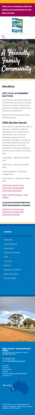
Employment (9, 248)
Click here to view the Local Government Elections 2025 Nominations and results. (13, 188)
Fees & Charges (10, 278)
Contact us (6, 375)
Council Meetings (10, 244)
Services (5, 368)
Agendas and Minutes (12, 270)
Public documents (11, 274)
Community (7, 370)
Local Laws (8, 261)
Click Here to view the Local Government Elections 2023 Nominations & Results (13, 212)
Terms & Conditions (9, 406)
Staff (6, 257)
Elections (7, 265)
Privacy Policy (21, 406)
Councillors (8, 240)
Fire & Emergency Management (14, 373)
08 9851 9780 (10, 359)
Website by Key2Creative (11, 408)
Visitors (5, 372)
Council (7, 232)
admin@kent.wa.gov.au (16, 361)
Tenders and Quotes (12, 253)
